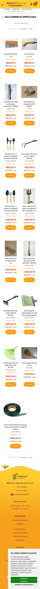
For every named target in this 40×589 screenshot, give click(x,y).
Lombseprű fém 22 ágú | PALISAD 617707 (10, 365)
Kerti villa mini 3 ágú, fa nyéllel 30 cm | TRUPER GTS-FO (29, 208)
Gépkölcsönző (20, 529)
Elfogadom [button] (24, 578)
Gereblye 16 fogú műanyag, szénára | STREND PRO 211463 (11, 104)
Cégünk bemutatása (20, 520)
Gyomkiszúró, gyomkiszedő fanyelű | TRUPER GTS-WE (29, 260)
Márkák (20, 524)
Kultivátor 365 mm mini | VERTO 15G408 (29, 156)
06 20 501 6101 (22, 487)
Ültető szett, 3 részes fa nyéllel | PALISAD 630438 (11, 208)
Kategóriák (16, 9)
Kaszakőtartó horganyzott (11, 259)
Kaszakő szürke (10, 54)
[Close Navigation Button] (17, 2)
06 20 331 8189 (22, 491)
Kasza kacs (29, 54)
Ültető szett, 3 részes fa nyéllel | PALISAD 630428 (11, 156)
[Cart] (35, 4)
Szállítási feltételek (20, 536)
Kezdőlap (7, 9)
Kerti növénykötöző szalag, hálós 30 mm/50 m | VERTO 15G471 (15, 427)
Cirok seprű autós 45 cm (29, 364)
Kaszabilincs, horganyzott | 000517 (29, 104)
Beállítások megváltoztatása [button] (24, 584)
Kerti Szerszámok (27, 9)
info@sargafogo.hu (22, 494)
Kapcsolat (20, 540)
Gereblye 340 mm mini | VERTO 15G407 (10, 313)
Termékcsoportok (20, 533)
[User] (31, 4)
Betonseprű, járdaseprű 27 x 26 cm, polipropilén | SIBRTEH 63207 (29, 313)
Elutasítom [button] (24, 581)
